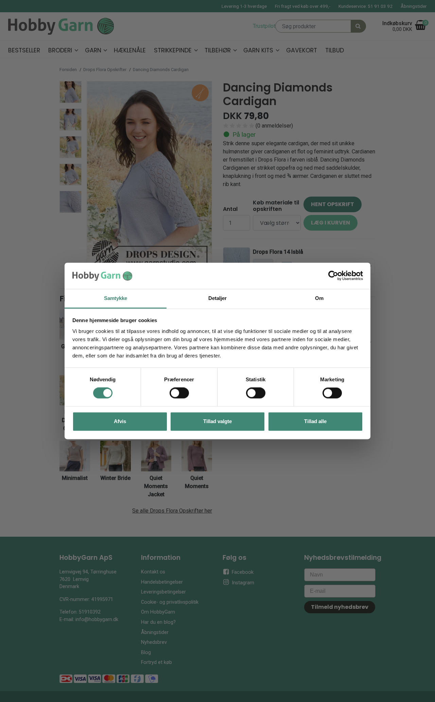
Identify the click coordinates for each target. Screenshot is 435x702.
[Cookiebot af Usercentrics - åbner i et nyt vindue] (333, 276)
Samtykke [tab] (115, 298)
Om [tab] (319, 298)
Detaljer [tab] (217, 298)
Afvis (120, 421)
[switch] (179, 393)
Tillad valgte (217, 421)
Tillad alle (315, 421)
